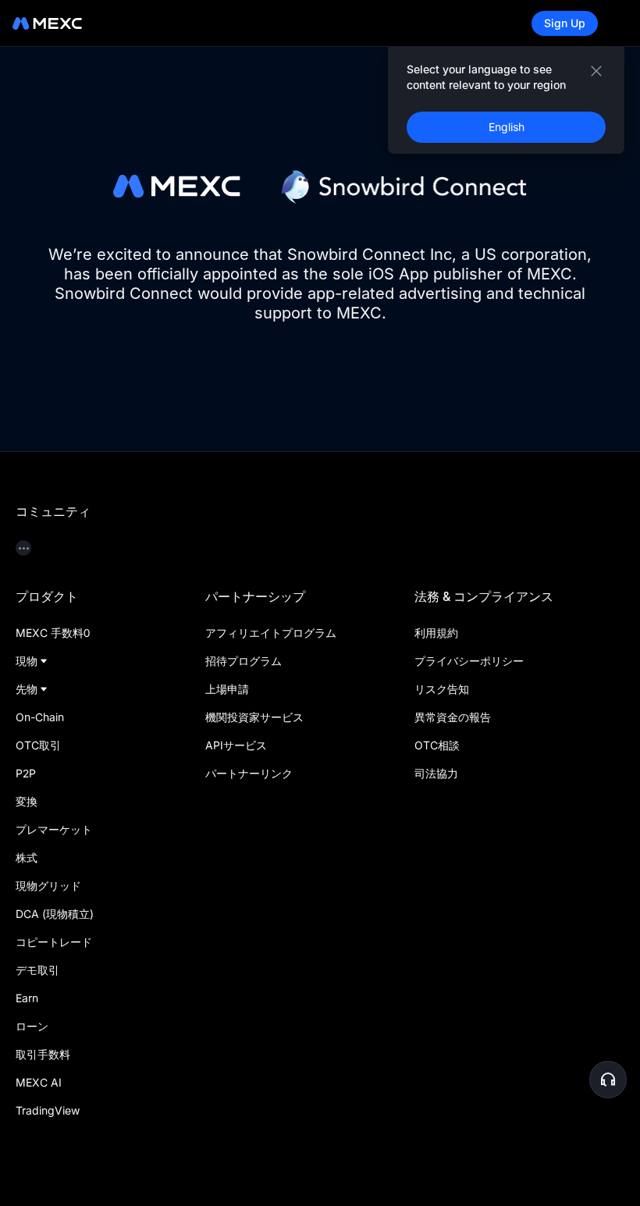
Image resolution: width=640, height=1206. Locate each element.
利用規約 (436, 632)
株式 (26, 857)
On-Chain (40, 717)
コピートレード (54, 941)
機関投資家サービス (254, 717)
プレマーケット (54, 829)
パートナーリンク (249, 773)
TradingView (48, 1110)
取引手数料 (43, 1054)
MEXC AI (39, 1082)
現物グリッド (48, 885)
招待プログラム (243, 660)
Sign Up (564, 23)
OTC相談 (437, 745)
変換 (26, 801)
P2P (26, 773)
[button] (608, 1079)
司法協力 (436, 773)
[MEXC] (47, 23)
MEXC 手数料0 (53, 632)
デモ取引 (37, 970)
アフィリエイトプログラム (270, 632)
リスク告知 (441, 688)
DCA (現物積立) (55, 913)
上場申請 (227, 688)
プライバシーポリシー (469, 660)
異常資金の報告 (452, 717)
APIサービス (236, 745)
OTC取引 (38, 745)
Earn (27, 998)
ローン (32, 1026)
